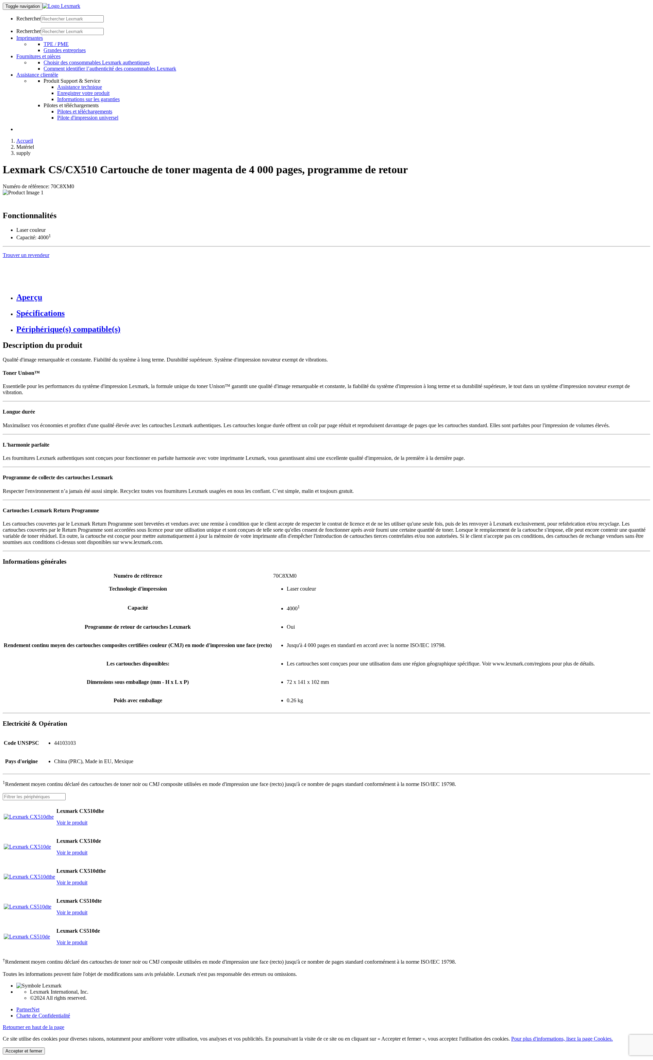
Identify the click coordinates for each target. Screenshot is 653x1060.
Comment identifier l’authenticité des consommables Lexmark (110, 68)
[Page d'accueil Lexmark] (61, 6)
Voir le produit (71, 822)
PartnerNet (27, 1009)
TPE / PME (56, 44)
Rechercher (28, 18)
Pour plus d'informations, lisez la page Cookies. (562, 1039)
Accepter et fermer (23, 1051)
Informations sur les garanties (88, 99)
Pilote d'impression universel (87, 118)
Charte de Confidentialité (43, 1015)
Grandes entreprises (65, 50)
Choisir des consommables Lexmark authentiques (97, 62)
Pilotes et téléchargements (84, 111)
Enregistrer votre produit (83, 93)
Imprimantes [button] (29, 38)
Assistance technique (79, 87)
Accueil (24, 141)
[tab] (333, 297)
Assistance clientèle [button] (37, 75)
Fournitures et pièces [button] (38, 56)
